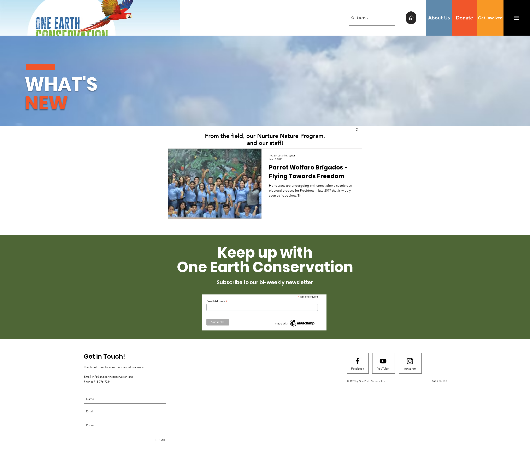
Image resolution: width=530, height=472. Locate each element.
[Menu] (516, 17)
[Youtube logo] (383, 361)
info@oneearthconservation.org (112, 376)
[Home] (411, 17)
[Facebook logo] (357, 361)
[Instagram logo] (410, 361)
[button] (357, 130)
